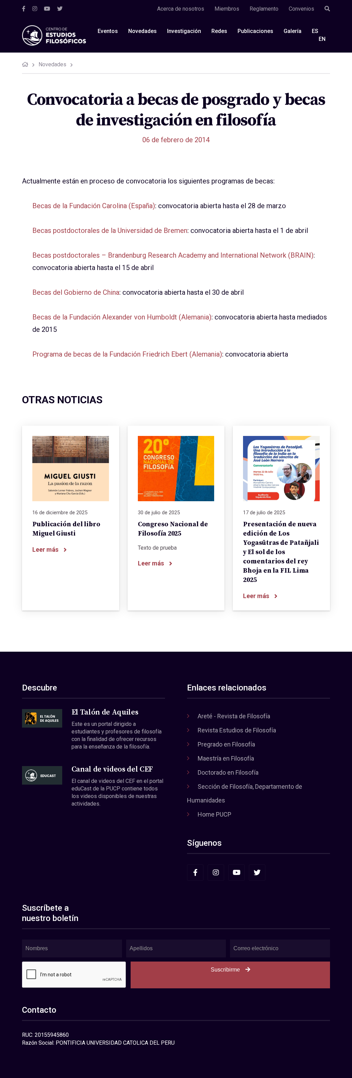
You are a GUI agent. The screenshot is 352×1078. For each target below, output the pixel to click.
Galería (292, 31)
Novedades (142, 31)
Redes (219, 31)
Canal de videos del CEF (112, 769)
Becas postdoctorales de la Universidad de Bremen (109, 230)
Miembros (226, 8)
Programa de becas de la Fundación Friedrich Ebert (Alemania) (127, 354)
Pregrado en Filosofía (226, 744)
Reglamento (264, 8)
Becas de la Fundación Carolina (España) (93, 206)
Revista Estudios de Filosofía (237, 730)
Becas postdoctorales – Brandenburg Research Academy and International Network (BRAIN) (173, 255)
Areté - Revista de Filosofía (234, 716)
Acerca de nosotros (180, 8)
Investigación (184, 31)
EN (322, 39)
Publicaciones (255, 31)
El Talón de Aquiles (105, 712)
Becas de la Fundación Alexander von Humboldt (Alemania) (121, 317)
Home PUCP (214, 814)
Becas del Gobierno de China (75, 292)
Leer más (45, 549)
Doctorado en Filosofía (228, 772)
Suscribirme (225, 970)
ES (315, 31)
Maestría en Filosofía (226, 758)
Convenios (301, 8)
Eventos (108, 31)
